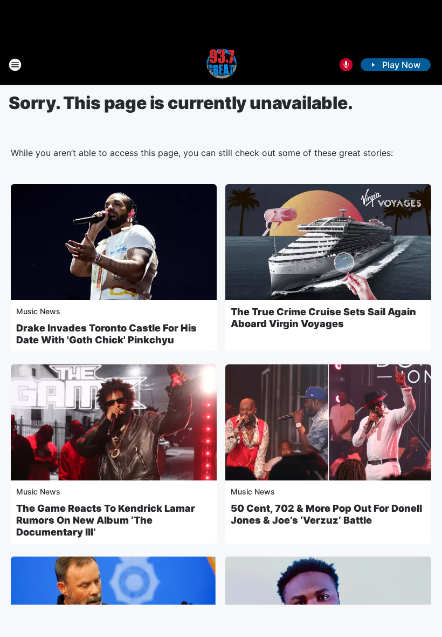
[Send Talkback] (346, 64)
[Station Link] (221, 65)
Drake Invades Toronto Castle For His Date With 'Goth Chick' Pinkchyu (106, 333)
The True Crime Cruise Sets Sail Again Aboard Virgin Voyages (323, 317)
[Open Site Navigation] (15, 64)
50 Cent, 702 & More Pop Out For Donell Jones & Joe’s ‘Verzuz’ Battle (326, 514)
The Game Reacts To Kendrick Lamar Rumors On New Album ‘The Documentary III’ (105, 520)
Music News (38, 311)
